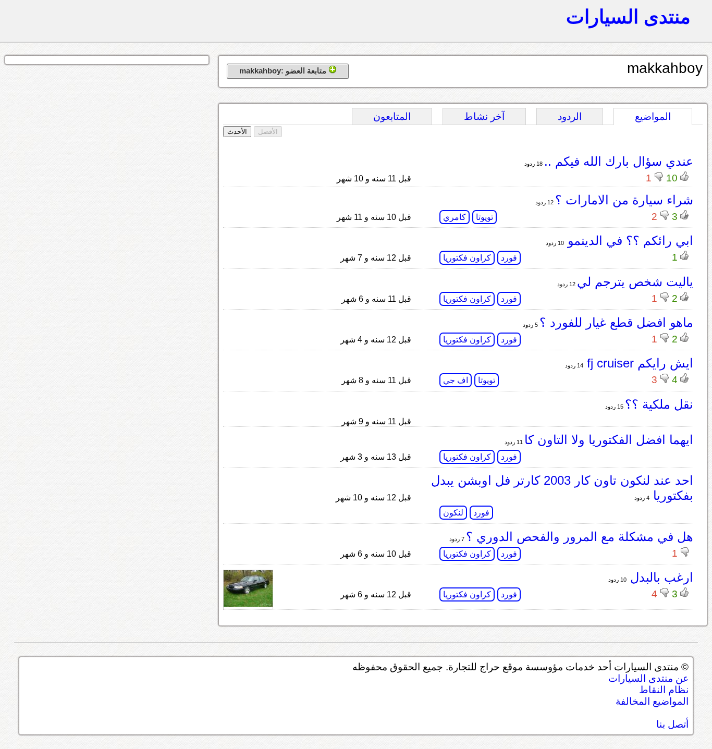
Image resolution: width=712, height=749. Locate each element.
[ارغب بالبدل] (248, 603)
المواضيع (653, 116)
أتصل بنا (672, 724)
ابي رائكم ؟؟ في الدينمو (628, 241)
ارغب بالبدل (660, 577)
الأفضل (268, 132)
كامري (454, 217)
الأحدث (237, 132)
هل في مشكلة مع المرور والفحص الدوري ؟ (579, 537)
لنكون (453, 512)
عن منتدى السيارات (648, 678)
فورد (509, 257)
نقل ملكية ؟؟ (659, 404)
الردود (570, 116)
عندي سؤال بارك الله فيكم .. (618, 161)
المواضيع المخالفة (652, 701)
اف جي (455, 380)
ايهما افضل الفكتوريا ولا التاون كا (608, 440)
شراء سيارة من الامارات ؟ (624, 200)
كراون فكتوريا (467, 257)
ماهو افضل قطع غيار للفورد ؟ (616, 322)
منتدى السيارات (628, 17)
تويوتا (484, 217)
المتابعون (392, 116)
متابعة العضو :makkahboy (283, 70)
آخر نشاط (484, 116)
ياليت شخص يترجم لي (635, 282)
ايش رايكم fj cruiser (638, 363)
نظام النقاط (664, 689)
